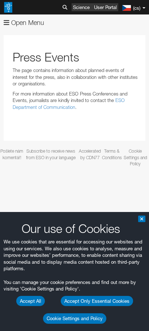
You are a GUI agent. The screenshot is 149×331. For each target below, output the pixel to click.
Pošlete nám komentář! (11, 154)
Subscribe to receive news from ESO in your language (51, 154)
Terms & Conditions (112, 154)
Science (81, 7)
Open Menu (26, 22)
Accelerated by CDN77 (90, 154)
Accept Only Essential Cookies (96, 301)
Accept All (30, 301)
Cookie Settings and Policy (75, 318)
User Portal (105, 7)
